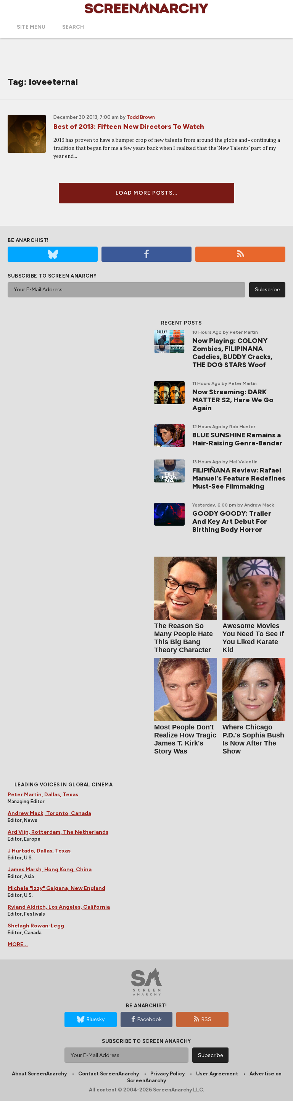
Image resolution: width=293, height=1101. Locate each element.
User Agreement (217, 1074)
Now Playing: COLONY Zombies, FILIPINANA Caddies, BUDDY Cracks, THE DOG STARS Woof (232, 352)
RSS (206, 1019)
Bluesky (96, 1019)
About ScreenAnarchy (39, 1074)
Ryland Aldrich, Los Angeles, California (59, 907)
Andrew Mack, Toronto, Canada (49, 813)
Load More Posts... (146, 193)
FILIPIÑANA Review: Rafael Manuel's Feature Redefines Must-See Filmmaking (238, 478)
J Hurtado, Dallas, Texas (39, 851)
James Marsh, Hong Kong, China (50, 869)
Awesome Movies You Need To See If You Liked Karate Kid (253, 638)
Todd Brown (141, 117)
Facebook (149, 1019)
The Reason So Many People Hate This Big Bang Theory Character (183, 638)
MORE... (18, 944)
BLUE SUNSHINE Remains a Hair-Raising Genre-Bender (237, 439)
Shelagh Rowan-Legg (36, 925)
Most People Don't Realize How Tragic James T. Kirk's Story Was (185, 739)
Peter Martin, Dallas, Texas (43, 794)
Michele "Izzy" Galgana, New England (56, 888)
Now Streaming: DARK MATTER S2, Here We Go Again (232, 400)
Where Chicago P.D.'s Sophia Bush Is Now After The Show (253, 739)
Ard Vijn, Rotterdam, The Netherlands (58, 832)
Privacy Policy (167, 1074)
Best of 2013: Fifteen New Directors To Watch (128, 126)
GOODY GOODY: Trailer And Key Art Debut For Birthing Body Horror (231, 521)
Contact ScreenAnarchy (108, 1074)
